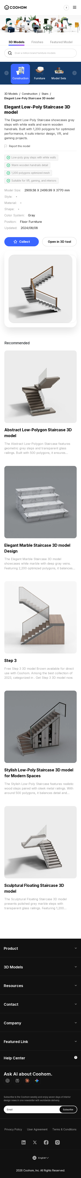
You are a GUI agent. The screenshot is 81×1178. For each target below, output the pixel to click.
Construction (29, 93)
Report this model (19, 146)
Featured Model (61, 42)
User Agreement (37, 1129)
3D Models (16, 42)
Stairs (45, 93)
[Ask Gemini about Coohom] (37, 1080)
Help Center (14, 1058)
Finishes (37, 42)
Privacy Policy (13, 1129)
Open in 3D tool (59, 242)
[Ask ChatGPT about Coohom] (7, 1080)
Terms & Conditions (64, 1129)
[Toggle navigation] (74, 7)
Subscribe (68, 1109)
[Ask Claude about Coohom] (27, 1080)
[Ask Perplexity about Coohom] (17, 1080)
